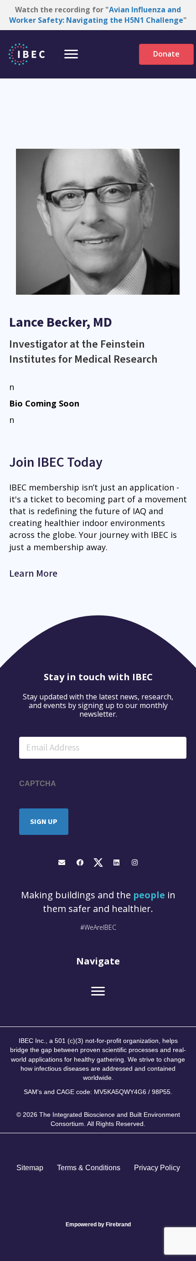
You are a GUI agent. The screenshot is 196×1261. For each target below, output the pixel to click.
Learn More (33, 573)
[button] (61, 862)
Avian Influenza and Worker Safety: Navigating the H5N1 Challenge (96, 15)
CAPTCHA (37, 783)
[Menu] (71, 54)
